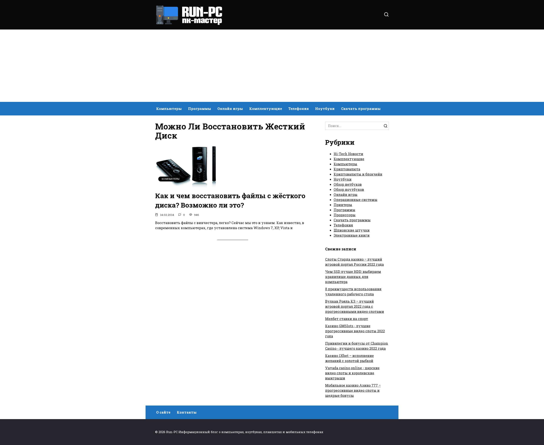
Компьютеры (169, 108)
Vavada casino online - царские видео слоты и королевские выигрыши (352, 373)
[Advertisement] (272, 65)
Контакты (187, 412)
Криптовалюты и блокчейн (358, 174)
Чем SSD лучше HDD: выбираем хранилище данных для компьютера (353, 276)
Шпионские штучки (352, 230)
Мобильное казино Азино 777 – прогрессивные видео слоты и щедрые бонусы (353, 390)
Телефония (298, 108)
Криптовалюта (347, 169)
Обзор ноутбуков (349, 189)
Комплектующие (265, 108)
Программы (199, 108)
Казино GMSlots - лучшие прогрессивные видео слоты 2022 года (355, 331)
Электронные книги (352, 235)
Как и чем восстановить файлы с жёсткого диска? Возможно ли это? (230, 200)
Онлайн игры (230, 108)
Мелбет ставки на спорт (346, 318)
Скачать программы (361, 108)
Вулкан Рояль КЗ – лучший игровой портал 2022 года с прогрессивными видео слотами (354, 306)
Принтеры (343, 204)
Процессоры (345, 215)
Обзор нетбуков (348, 184)
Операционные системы (355, 199)
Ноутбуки (325, 108)
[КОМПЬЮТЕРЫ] (187, 185)
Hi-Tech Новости (348, 154)
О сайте (163, 412)
